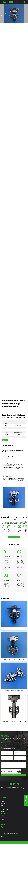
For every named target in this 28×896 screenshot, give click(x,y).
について (3, 807)
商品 (5, 13)
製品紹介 (3, 801)
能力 (2, 805)
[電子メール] (26, 801)
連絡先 (2, 811)
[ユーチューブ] (2, 837)
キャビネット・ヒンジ (5, 817)
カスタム (3, 803)
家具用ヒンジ (14, 11)
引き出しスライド (4, 815)
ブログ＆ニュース (4, 809)
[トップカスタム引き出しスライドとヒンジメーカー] (5, 2)
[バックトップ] (26, 804)
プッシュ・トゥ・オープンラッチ (7, 821)
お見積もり (5, 440)
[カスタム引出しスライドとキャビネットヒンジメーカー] (14, 784)
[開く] (24, 2)
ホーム (2, 13)
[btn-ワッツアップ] (26, 797)
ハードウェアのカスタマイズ (14, 536)
